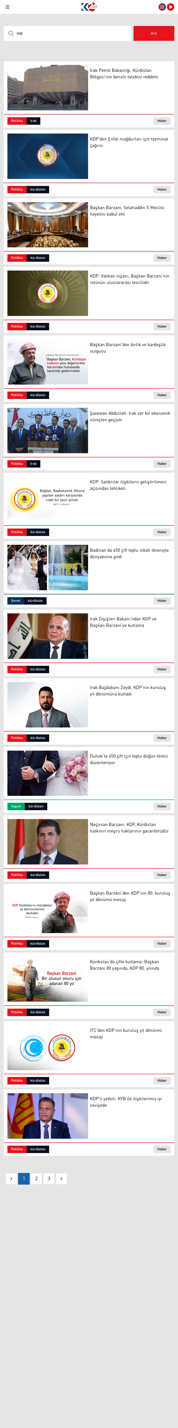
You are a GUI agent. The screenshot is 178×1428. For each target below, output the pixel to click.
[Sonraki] (61, 1179)
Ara (154, 33)
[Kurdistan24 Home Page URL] (89, 7)
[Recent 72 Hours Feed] (162, 7)
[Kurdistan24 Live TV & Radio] (170, 7)
